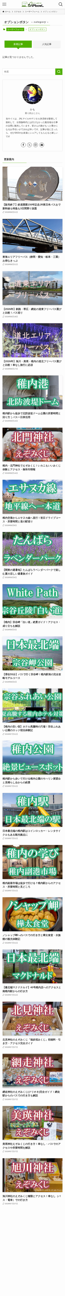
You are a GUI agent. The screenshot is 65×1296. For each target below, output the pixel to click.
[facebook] (23, 145)
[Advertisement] (32, 1248)
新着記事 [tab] (18, 44)
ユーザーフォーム (15, 29)
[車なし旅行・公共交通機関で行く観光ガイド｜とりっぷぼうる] (32, 4)
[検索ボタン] (60, 4)
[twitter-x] (29, 145)
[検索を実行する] (58, 71)
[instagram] (35, 145)
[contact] (41, 145)
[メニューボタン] (4, 4)
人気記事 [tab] (46, 44)
